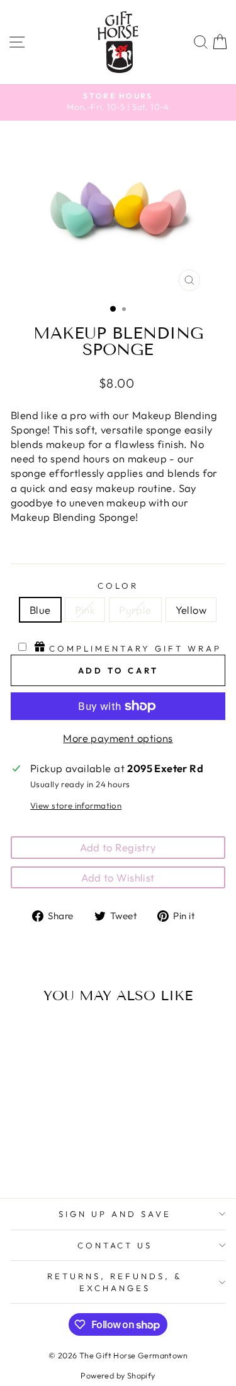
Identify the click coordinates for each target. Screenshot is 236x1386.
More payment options (117, 738)
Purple (135, 609)
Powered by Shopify (118, 1375)
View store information (75, 805)
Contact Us (115, 1245)
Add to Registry (117, 847)
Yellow (191, 609)
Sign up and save (115, 1214)
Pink (85, 609)
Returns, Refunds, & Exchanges (115, 1282)
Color (118, 586)
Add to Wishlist (117, 877)
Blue (40, 609)
